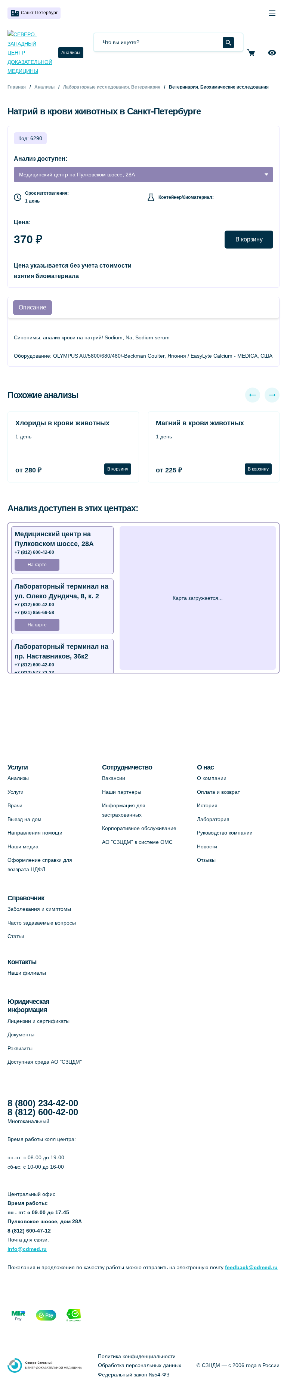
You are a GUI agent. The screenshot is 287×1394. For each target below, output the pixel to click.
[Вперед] (272, 395)
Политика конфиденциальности (137, 1356)
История (207, 805)
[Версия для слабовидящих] (272, 52)
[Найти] (228, 42)
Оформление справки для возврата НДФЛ (39, 864)
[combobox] (143, 174)
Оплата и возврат (218, 792)
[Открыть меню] (272, 13)
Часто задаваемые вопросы (41, 923)
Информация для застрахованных (123, 810)
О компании (211, 778)
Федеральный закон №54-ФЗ (133, 1375)
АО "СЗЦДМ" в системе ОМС (137, 842)
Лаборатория (213, 819)
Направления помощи (34, 833)
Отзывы (206, 860)
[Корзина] (251, 52)
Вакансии (113, 778)
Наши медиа (22, 846)
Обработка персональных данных (139, 1365)
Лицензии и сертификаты (38, 1021)
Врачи (14, 805)
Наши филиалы (26, 973)
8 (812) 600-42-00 (42, 1112)
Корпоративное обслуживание (139, 828)
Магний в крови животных (200, 423)
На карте (37, 564)
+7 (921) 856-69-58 (34, 612)
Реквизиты (20, 1048)
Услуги (15, 792)
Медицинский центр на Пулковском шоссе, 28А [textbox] (77, 175)
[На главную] (29, 53)
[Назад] (252, 395)
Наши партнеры (121, 792)
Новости (207, 846)
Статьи (15, 936)
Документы (20, 1034)
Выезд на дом (24, 819)
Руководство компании (225, 833)
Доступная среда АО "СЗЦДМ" (44, 1062)
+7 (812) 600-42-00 (34, 552)
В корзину (249, 239)
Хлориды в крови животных (62, 423)
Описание (32, 307)
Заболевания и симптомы (39, 909)
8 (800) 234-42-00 (42, 1103)
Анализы (70, 52)
